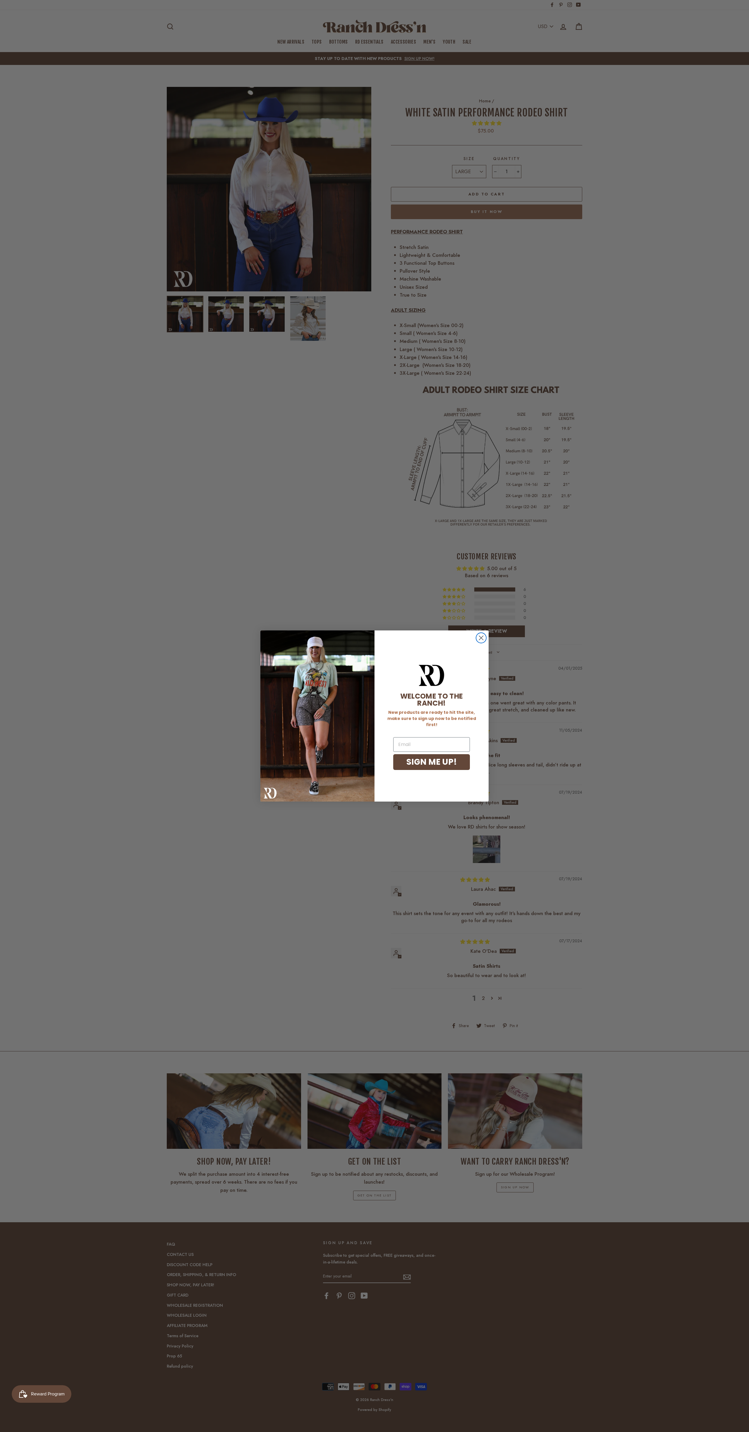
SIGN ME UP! (431, 762)
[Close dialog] (481, 638)
